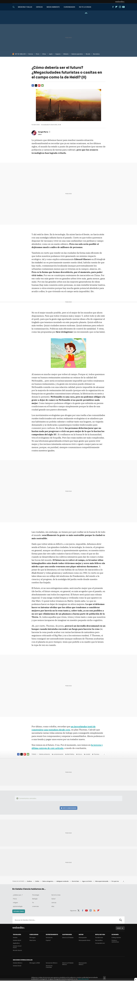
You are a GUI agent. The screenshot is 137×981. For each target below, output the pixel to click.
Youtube (123, 7)
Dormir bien (75, 881)
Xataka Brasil (17, 966)
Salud (53, 899)
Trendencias (99, 937)
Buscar (120, 920)
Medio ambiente (44, 754)
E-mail (42, 85)
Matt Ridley (70, 754)
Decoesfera (98, 940)
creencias (35, 906)
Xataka (15, 937)
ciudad (87, 754)
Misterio (65, 54)
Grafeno (29, 881)
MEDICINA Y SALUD (25, 7)
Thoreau (96, 754)
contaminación (58, 754)
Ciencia (30, 54)
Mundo (88, 54)
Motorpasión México (83, 963)
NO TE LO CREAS (85, 7)
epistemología (17, 906)
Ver (69, 808)
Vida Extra (32, 940)
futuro (80, 754)
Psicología (35, 895)
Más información (83, 979)
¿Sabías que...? (18, 895)
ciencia (53, 902)
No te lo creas (55, 895)
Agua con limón (87, 881)
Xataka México (17, 963)
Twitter (36, 85)
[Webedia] (120, 1)
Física (15, 899)
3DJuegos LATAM (34, 963)
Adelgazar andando (62, 881)
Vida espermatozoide (102, 881)
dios (52, 906)
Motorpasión (83, 937)
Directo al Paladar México (68, 963)
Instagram (120, 7)
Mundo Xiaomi (17, 950)
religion (15, 902)
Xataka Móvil (17, 940)
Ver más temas (18, 911)
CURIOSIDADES (69, 7)
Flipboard (116, 7)
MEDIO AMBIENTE (53, 7)
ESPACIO (39, 7)
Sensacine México (51, 963)
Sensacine (49, 937)
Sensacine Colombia (49, 966)
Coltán (37, 881)
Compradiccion (100, 943)
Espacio (57, 54)
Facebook (113, 7)
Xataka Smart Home (17, 946)
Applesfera (16, 943)
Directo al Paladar (68, 937)
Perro (37, 54)
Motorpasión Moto (84, 940)
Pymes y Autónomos (115, 941)
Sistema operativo (77, 54)
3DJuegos (32, 937)
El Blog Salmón (116, 937)
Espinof (48, 940)
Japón (51, 54)
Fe (33, 902)
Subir (119, 928)
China (44, 54)
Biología (34, 899)
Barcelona (96, 54)
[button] (44, 132)
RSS (94, 910)
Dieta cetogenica (48, 881)
